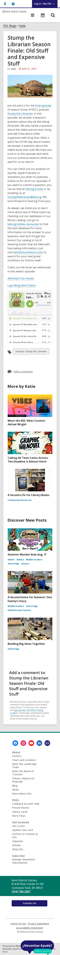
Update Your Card (22, 830)
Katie (22, 26)
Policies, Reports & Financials (23, 780)
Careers (16, 756)
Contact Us (29, 903)
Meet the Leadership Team (24, 765)
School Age (13, 563)
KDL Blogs (9, 26)
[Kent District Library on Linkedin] (39, 743)
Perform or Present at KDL (25, 835)
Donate (16, 845)
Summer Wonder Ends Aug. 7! (27, 554)
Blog (14, 785)
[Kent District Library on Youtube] (31, 743)
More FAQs (19, 815)
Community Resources (20, 500)
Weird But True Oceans (21, 278)
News (15, 789)
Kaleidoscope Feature (19, 610)
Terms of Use (18, 923)
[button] (4, 4)
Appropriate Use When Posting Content (26, 711)
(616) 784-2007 (21, 891)
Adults (11, 559)
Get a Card (18, 826)
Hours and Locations (24, 760)
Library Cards (20, 811)
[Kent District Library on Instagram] (23, 743)
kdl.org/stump (34, 189)
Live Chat (37, 947)
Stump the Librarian (20, 113)
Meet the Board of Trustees (23, 772)
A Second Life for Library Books (28, 495)
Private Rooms (20, 807)
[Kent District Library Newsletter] (47, 743)
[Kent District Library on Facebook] (15, 743)
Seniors (25, 563)
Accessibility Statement (29, 927)
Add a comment (23, 371)
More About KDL (22, 793)
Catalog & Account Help (25, 803)
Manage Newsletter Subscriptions (23, 861)
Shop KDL (18, 849)
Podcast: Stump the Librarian (31, 352)
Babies (20, 559)
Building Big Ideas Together (26, 644)
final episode (43, 105)
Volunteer (17, 841)
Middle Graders (34, 559)
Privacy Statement (38, 923)
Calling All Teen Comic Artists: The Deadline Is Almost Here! (28, 459)
